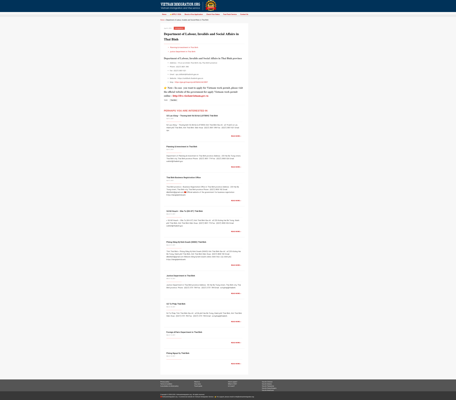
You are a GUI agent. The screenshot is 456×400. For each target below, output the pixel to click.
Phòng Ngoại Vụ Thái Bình (177, 353)
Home (162, 20)
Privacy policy (164, 382)
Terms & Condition (166, 384)
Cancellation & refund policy (169, 386)
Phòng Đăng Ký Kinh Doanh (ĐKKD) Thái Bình (186, 242)
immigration (179, 28)
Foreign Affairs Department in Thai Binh (184, 332)
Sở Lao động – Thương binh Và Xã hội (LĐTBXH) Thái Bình (192, 116)
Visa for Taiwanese (268, 386)
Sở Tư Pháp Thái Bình (175, 304)
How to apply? (232, 382)
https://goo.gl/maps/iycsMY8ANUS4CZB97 (191, 82)
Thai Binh (173, 100)
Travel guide (198, 386)
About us (197, 382)
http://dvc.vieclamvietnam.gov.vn (190, 95)
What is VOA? (232, 384)
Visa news (197, 384)
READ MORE (235, 136)
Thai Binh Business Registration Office (183, 177)
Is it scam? (231, 386)
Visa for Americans (268, 390)
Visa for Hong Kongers (269, 388)
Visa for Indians (267, 384)
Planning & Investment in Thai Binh (184, 47)
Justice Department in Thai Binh (182, 51)
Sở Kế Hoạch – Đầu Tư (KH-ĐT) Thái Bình (184, 211)
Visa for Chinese (267, 382)
